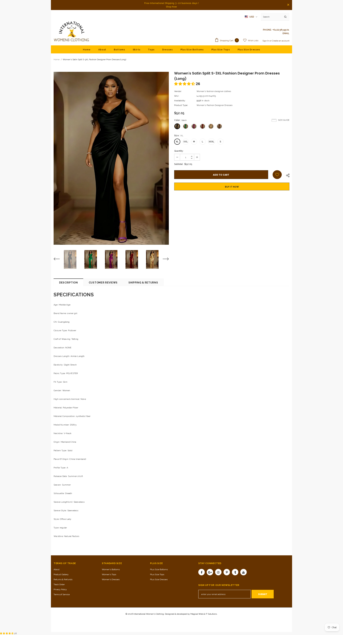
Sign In (266, 40)
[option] (111, 158)
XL (177, 141)
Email (286, 33)
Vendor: (178, 91)
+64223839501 (280, 30)
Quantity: (179, 151)
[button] (185, 83)
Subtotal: (178, 164)
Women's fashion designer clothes (214, 91)
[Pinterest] (226, 572)
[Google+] (210, 572)
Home (56, 59)
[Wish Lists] (277, 174)
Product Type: (181, 105)
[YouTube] (243, 572)
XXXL (211, 141)
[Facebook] (201, 572)
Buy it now (232, 187)
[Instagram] (218, 572)
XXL (185, 141)
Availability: (180, 100)
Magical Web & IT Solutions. (203, 614)
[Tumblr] (235, 572)
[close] (288, 5)
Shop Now (171, 7)
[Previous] (59, 259)
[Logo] (71, 32)
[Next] (163, 259)
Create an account (280, 40)
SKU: (176, 96)
